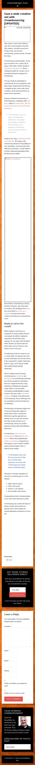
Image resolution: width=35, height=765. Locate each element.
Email (6, 661)
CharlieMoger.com (17, 3)
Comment (7, 626)
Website (6, 671)
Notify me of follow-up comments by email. (15, 684)
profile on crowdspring (11, 441)
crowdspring (20, 376)
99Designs (7, 378)
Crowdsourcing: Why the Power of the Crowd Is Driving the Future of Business (17, 105)
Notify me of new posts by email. (14, 693)
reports (28, 308)
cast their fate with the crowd (13, 68)
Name (6, 650)
